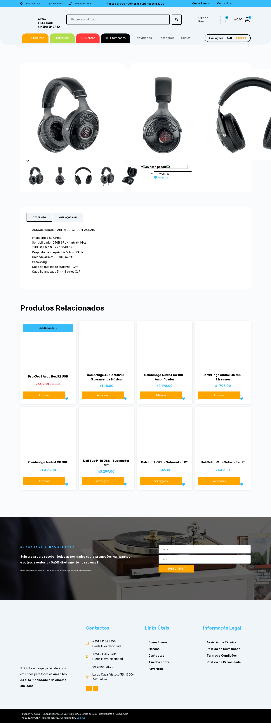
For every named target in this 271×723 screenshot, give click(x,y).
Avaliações (216, 38)
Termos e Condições (222, 655)
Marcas (153, 649)
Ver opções (102, 481)
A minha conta (159, 662)
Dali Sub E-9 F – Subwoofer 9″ (223, 462)
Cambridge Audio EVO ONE (48, 462)
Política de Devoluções (223, 649)
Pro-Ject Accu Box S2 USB (48, 376)
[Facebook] (241, 3)
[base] (72, 114)
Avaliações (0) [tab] (68, 217)
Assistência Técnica (222, 642)
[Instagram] (247, 3)
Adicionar (44, 395)
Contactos (224, 3)
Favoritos (155, 669)
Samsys (81, 717)
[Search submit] (177, 20)
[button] (35, 38)
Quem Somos (201, 3)
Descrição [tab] (39, 217)
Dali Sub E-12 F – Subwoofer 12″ (164, 462)
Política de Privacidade (224, 662)
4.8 (229, 38)
